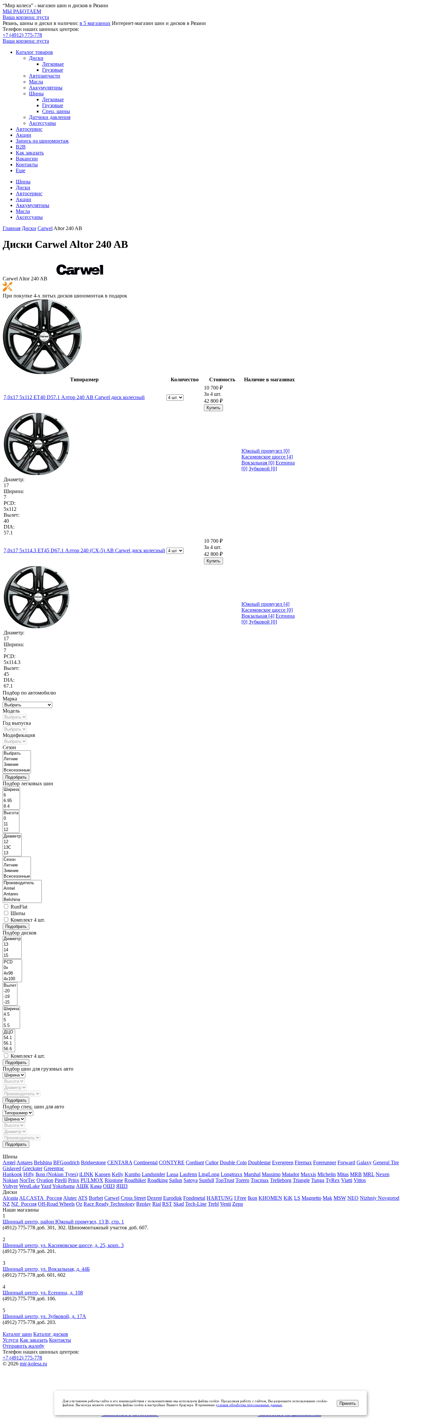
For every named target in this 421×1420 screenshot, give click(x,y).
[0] (11, 818)
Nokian (10, 1180)
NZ (6, 1204)
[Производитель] (22, 883)
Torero (242, 1180)
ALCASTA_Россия (40, 1198)
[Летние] (17, 759)
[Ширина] (11, 790)
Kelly (117, 1174)
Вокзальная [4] (257, 616)
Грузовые (52, 70)
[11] (11, 824)
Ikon (252, 1198)
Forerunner (324, 1162)
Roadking (157, 1180)
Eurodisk (172, 1198)
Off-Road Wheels (56, 1204)
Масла (36, 81)
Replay (143, 1204)
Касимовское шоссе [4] (267, 457)
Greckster (32, 1168)
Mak (327, 1198)
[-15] (10, 1002)
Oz (79, 1204)
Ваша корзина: (26, 41)
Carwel (111, 1198)
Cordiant (195, 1162)
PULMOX (92, 1180)
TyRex (333, 1180)
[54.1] (9, 1038)
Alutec (70, 1198)
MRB (356, 1174)
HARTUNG (220, 1198)
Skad (178, 1204)
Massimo (271, 1174)
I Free (240, 1198)
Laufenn (188, 1174)
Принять (347, 1403)
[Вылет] (10, 985)
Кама (96, 1186)
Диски (36, 58)
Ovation (45, 1180)
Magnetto (311, 1198)
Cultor (211, 1162)
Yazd (46, 1186)
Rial (156, 1204)
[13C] (12, 847)
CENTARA (119, 1162)
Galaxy (364, 1162)
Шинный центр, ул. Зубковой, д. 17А (44, 1316)
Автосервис (29, 129)
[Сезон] (17, 860)
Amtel (9, 1162)
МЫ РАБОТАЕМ (22, 11)
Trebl (213, 1204)
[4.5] (11, 1014)
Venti (225, 1204)
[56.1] (9, 1043)
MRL (368, 1174)
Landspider (153, 1174)
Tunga (317, 1180)
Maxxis (308, 1174)
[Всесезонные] (17, 770)
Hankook (12, 1174)
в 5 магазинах (95, 23)
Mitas (343, 1174)
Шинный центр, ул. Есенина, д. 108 (43, 1292)
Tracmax (260, 1180)
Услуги (10, 1340)
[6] (11, 795)
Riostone (114, 1180)
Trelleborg (280, 1180)
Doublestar (259, 1162)
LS (297, 1198)
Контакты (27, 164)
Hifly (28, 1174)
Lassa (172, 1174)
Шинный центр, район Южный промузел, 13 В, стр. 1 (63, 1221)
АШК (82, 1186)
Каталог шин (17, 1334)
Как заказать (30, 152)
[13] (12, 853)
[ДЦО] (9, 1032)
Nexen (382, 1174)
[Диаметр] (12, 836)
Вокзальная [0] (257, 462)
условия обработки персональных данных (249, 1405)
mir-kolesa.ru (33, 1363)
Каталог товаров (34, 52)
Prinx (73, 1180)
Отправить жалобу (23, 1346)
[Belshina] (22, 900)
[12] (11, 830)
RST (167, 1204)
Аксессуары (42, 123)
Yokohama (63, 1186)
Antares (24, 1162)
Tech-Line (196, 1204)
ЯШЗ (122, 1186)
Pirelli (61, 1180)
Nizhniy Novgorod (379, 1198)
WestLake (29, 1186)
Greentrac (54, 1168)
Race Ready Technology (109, 1204)
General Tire (386, 1162)
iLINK (86, 1174)
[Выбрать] (17, 753)
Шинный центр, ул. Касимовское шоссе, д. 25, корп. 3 (63, 1245)
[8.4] (11, 806)
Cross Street (133, 1198)
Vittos (360, 1180)
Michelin (326, 1174)
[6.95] (11, 801)
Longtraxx (231, 1174)
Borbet (96, 1198)
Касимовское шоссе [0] (267, 610)
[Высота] (11, 813)
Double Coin (233, 1162)
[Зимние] (17, 765)
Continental (146, 1162)
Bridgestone (93, 1162)
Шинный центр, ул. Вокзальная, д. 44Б (46, 1269)
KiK (288, 1198)
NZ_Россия (24, 1204)
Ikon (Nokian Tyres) (57, 1174)
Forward (346, 1162)
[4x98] (12, 973)
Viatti (346, 1180)
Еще (20, 170)
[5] (11, 1020)
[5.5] (11, 1026)
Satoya (191, 1180)
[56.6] (9, 1049)
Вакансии (27, 158)
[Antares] (22, 894)
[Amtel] (22, 888)
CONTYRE (172, 1162)
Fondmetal (194, 1198)
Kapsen (103, 1174)
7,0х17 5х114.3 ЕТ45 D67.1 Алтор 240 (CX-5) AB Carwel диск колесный (84, 550)
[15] (12, 955)
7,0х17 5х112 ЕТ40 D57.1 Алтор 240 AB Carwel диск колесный (74, 397)
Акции (23, 135)
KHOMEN (270, 1198)
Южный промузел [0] (265, 451)
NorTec (27, 1180)
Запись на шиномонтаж (42, 141)
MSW (340, 1198)
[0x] (12, 968)
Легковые (53, 64)
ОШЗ (109, 1186)
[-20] (10, 991)
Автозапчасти (44, 76)
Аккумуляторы (45, 87)
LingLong (208, 1174)
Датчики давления (49, 117)
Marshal (252, 1174)
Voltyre (10, 1186)
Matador (290, 1174)
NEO (353, 1198)
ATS (82, 1198)
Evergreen (282, 1162)
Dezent (154, 1198)
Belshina (43, 1162)
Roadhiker (135, 1180)
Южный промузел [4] (265, 604)
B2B (21, 147)
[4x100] (12, 979)
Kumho (132, 1174)
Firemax (303, 1162)
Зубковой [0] (263, 468)
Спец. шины (56, 111)
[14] (12, 950)
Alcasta (10, 1198)
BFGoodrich (66, 1162)
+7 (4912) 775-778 (22, 35)
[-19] (10, 997)
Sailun (175, 1180)
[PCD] (12, 962)
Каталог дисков (50, 1334)
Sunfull (206, 1180)
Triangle (301, 1180)
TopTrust (224, 1180)
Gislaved (12, 1168)
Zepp (237, 1204)
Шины (36, 93)
